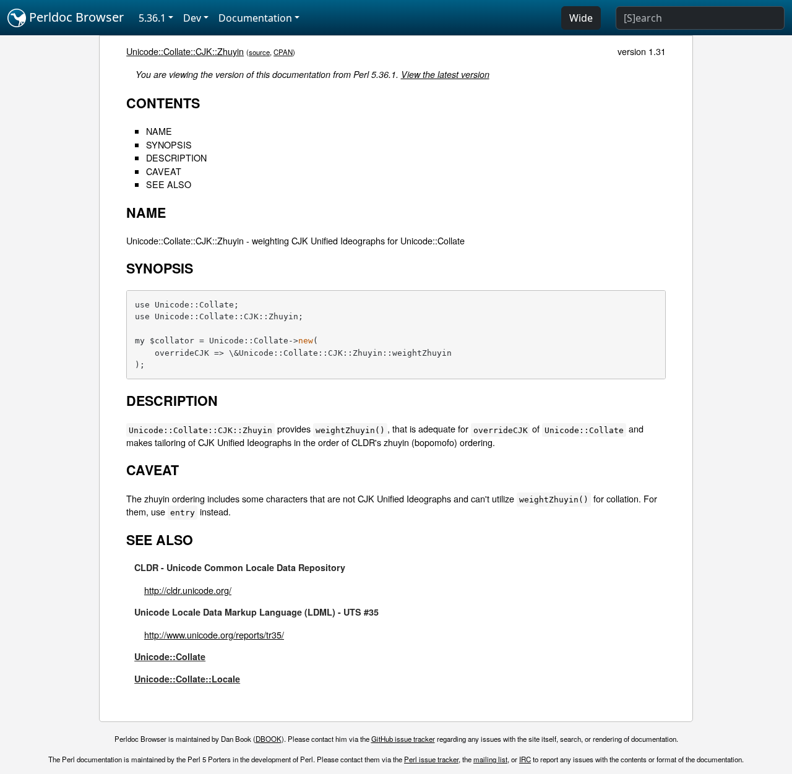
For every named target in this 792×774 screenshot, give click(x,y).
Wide (581, 18)
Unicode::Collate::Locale (187, 679)
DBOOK (269, 739)
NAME (159, 130)
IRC (525, 759)
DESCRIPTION (176, 157)
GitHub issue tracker (403, 739)
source (259, 52)
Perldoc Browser (75, 17)
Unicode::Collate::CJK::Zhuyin (185, 51)
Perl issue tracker (431, 759)
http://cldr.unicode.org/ (187, 589)
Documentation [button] (255, 18)
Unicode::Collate (169, 656)
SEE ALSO (168, 184)
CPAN (283, 52)
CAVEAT (163, 171)
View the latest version (445, 74)
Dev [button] (192, 18)
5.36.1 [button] (152, 18)
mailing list (490, 759)
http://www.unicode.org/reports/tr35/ (214, 634)
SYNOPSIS (169, 144)
